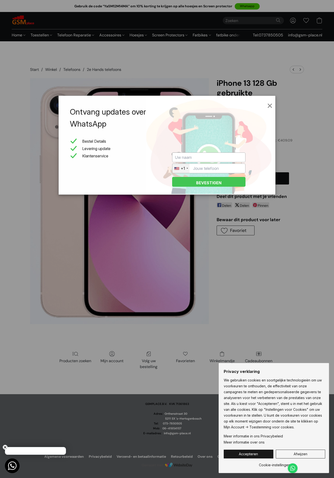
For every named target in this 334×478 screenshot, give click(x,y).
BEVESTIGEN (209, 182)
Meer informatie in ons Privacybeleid (253, 436)
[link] (274, 463)
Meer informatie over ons (244, 442)
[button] (248, 454)
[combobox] (180, 168)
